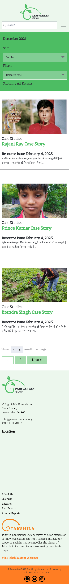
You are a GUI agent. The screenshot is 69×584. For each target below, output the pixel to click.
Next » (37, 360)
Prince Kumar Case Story (27, 228)
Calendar (7, 499)
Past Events (9, 508)
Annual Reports (11, 513)
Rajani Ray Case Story (23, 144)
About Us (7, 494)
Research (7, 504)
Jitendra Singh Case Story (27, 312)
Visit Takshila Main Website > (20, 558)
